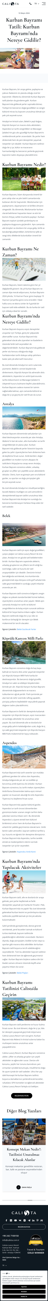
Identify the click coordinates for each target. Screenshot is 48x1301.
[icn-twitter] (11, 1220)
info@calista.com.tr (10, 1240)
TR (35, 3)
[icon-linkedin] (33, 1220)
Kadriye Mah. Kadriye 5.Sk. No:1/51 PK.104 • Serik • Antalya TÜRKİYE (11, 1250)
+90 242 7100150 (10, 1235)
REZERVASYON (22, 1095)
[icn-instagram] (24, 1220)
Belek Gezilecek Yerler (26, 629)
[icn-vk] (20, 1220)
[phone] (30, 4)
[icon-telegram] (29, 1220)
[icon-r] (42, 1220)
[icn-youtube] (15, 1220)
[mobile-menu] (44, 3)
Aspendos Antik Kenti (26, 851)
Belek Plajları (22, 973)
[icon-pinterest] (37, 1220)
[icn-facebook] (6, 1220)
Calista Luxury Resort (10, 1245)
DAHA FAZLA (27, 1187)
